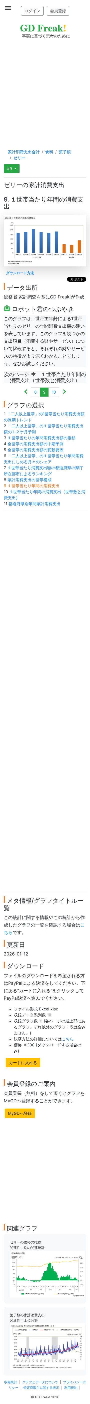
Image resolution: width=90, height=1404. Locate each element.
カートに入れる (23, 1062)
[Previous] (25, 392)
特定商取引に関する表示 (41, 1388)
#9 (10, 168)
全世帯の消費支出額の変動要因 (36, 449)
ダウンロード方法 (20, 273)
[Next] (64, 392)
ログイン (32, 10)
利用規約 (70, 1388)
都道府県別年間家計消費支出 (34, 503)
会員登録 (58, 10)
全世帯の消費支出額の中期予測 (36, 443)
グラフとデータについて (40, 1382)
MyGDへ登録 (20, 1113)
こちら (68, 1038)
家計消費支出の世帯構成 (30, 479)
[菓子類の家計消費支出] (47, 1346)
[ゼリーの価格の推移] (47, 1273)
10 (54, 392)
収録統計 (10, 1382)
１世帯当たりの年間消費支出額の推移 (42, 437)
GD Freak (43, 27)
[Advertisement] (45, 89)
